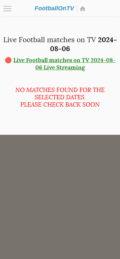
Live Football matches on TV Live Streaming (64, 63)
